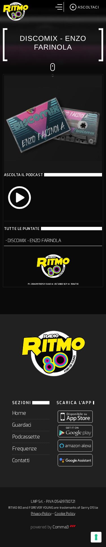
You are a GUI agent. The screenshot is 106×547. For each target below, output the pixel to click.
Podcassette (26, 436)
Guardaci (21, 425)
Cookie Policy (65, 513)
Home (19, 413)
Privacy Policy (41, 513)
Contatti (21, 460)
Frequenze (24, 448)
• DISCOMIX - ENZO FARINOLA (33, 240)
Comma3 (61, 527)
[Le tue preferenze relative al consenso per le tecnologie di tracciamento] (96, 537)
